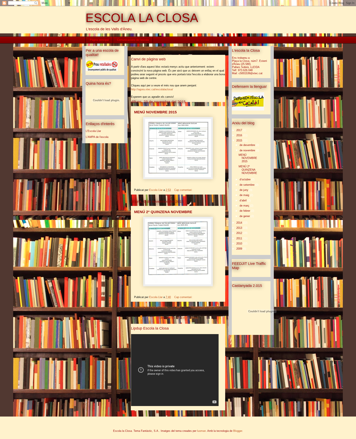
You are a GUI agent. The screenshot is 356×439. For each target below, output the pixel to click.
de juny (244, 189)
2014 (239, 222)
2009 (239, 248)
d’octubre (245, 179)
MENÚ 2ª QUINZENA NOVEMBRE (163, 212)
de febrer (245, 210)
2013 (239, 227)
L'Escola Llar (93, 131)
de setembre (247, 184)
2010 (239, 243)
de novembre (248, 150)
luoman (201, 430)
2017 (239, 130)
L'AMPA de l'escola (97, 137)
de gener (245, 216)
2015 (239, 140)
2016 (239, 135)
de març (245, 205)
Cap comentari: (183, 189)
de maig (245, 195)
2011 (239, 238)
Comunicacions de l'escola (133, 39)
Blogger (237, 430)
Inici (179, 307)
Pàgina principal (99, 39)
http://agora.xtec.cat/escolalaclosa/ (152, 89)
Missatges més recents (150, 307)
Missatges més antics (206, 307)
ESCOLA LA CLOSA (141, 18)
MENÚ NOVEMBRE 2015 (155, 112)
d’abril (243, 200)
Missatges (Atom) (187, 317)
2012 (239, 233)
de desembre (248, 145)
